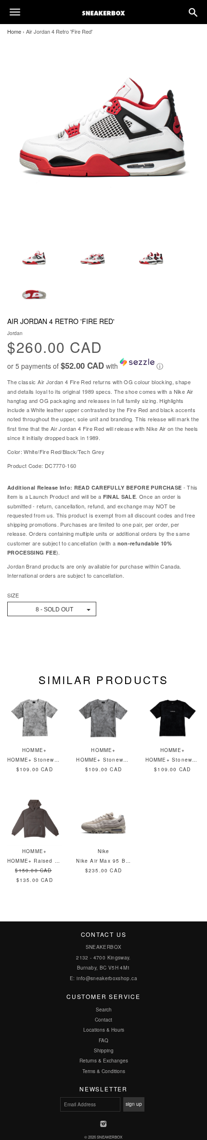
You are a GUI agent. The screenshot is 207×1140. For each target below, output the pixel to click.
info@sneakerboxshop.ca (107, 978)
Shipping (104, 1050)
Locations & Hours (103, 1029)
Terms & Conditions (103, 1071)
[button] (103, 364)
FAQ (103, 1040)
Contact (103, 1019)
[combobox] (51, 609)
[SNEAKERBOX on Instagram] (103, 1124)
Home (14, 31)
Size (13, 595)
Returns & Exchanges (103, 1060)
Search (104, 1009)
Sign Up (134, 1104)
